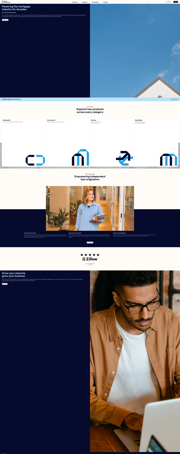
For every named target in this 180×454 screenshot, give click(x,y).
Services (74, 2)
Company (84, 2)
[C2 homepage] (6, 2)
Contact (105, 2)
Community (95, 2)
